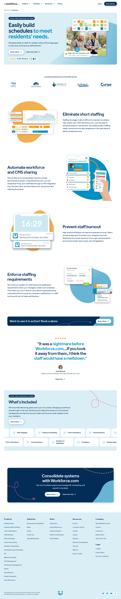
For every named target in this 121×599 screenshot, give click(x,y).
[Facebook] (103, 593)
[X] (115, 593)
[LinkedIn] (107, 593)
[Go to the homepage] (60, 593)
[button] (26, 4)
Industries (7, 10)
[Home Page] (11, 4)
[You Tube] (111, 593)
